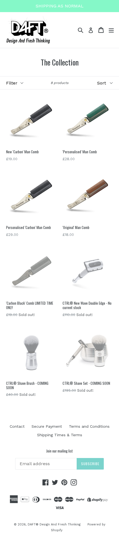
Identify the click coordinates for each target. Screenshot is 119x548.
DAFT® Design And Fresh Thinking (54, 524)
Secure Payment (47, 426)
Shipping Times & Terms (59, 435)
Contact (17, 426)
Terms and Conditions (89, 426)
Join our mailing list (59, 451)
